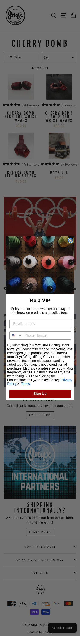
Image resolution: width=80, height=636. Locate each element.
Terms (25, 384)
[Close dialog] (70, 240)
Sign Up (40, 393)
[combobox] (16, 335)
